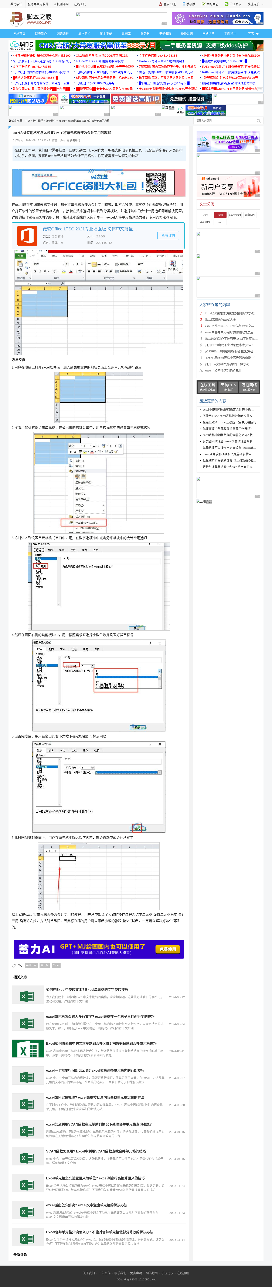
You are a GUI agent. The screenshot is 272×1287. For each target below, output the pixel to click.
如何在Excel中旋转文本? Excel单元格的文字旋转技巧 (87, 989)
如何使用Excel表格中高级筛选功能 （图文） (234, 357)
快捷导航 (254, 4)
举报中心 (212, 4)
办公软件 (51, 120)
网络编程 (63, 33)
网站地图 (152, 1273)
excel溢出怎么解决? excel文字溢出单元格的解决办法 (86, 1205)
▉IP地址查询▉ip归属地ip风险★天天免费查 (105, 66)
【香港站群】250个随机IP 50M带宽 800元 (104, 72)
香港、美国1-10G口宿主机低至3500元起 (166, 72)
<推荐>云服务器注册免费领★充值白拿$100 (42, 55)
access (220, 222)
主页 (27, 120)
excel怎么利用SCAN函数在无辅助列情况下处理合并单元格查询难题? (99, 1124)
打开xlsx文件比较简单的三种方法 (227, 364)
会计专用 (31, 965)
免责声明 (136, 1273)
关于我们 (89, 1273)
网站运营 (208, 33)
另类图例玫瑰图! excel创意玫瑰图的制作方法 (232, 441)
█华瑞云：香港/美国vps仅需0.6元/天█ (164, 83)
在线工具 (80, 4)
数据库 (126, 33)
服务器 (144, 33)
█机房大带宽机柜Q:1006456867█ (224, 61)
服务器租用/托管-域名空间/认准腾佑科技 (228, 83)
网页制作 (41, 33)
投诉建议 (167, 1273)
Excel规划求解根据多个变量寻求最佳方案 (230, 454)
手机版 (190, 4)
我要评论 (74, 140)
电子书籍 (165, 33)
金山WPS (250, 214)
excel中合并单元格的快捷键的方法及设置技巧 (235, 332)
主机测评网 (61, 4)
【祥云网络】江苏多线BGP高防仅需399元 (230, 77)
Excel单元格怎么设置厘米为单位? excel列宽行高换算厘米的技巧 (95, 1178)
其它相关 (205, 222)
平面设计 (230, 33)
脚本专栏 (84, 33)
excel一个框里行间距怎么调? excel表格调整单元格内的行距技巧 (95, 1070)
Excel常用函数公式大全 (220, 319)
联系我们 (120, 1273)
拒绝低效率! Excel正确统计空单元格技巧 (229, 422)
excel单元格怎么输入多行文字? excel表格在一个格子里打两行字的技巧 (100, 1016)
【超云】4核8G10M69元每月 (95, 83)
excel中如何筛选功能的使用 (223, 370)
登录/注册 (170, 4)
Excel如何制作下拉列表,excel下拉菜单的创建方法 (237, 338)
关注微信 (235, 4)
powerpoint (235, 214)
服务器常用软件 (38, 4)
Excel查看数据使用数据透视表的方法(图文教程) (236, 313)
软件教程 (38, 120)
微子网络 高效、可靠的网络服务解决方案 (166, 77)
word (205, 214)
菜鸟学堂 (16, 4)
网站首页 (19, 33)
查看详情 (168, 235)
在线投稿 (183, 1273)
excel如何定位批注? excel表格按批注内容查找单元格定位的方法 (95, 1097)
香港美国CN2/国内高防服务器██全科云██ (41, 88)
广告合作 (104, 1273)
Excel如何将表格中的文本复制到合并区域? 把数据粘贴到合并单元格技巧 (101, 1043)
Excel (56, 965)
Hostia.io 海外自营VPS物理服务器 (161, 61)
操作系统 (187, 33)
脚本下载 (106, 33)
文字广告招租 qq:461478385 (158, 55)
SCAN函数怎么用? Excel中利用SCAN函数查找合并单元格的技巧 (96, 1151)
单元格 (44, 965)
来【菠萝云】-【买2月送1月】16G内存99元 (42, 61)
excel (62, 120)
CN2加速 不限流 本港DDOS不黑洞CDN (102, 55)
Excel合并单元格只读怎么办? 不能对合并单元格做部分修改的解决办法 (99, 1232)
